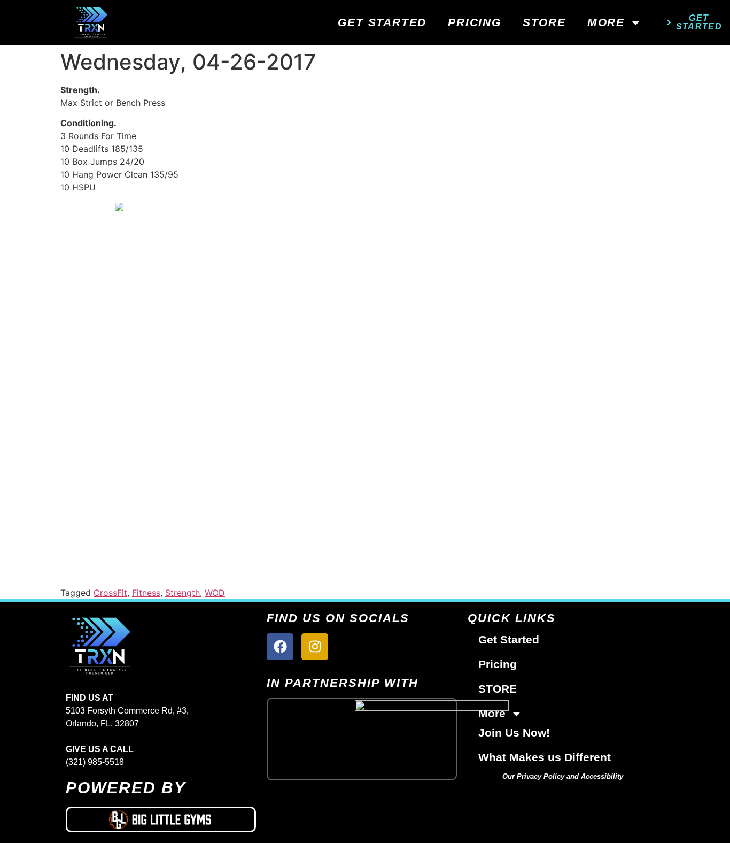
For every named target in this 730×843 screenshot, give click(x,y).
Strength (182, 592)
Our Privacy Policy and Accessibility (562, 776)
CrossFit (110, 592)
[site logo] (161, 646)
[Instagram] (314, 646)
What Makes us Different (544, 757)
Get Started (382, 22)
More (606, 22)
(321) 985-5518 (95, 762)
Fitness (146, 592)
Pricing (474, 22)
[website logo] (91, 22)
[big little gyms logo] (161, 819)
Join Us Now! (514, 732)
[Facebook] (280, 646)
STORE (544, 22)
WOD (215, 592)
